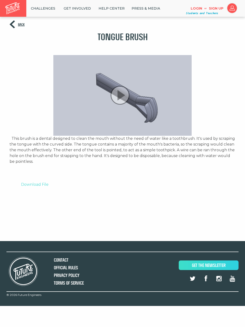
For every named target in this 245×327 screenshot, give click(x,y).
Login (196, 8)
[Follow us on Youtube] (232, 279)
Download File (35, 184)
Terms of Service (69, 283)
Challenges (43, 8)
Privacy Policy (66, 275)
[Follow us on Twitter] (192, 279)
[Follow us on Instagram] (219, 279)
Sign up (216, 8)
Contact (61, 260)
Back (21, 25)
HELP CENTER (112, 8)
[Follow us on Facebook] (205, 279)
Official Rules (66, 267)
